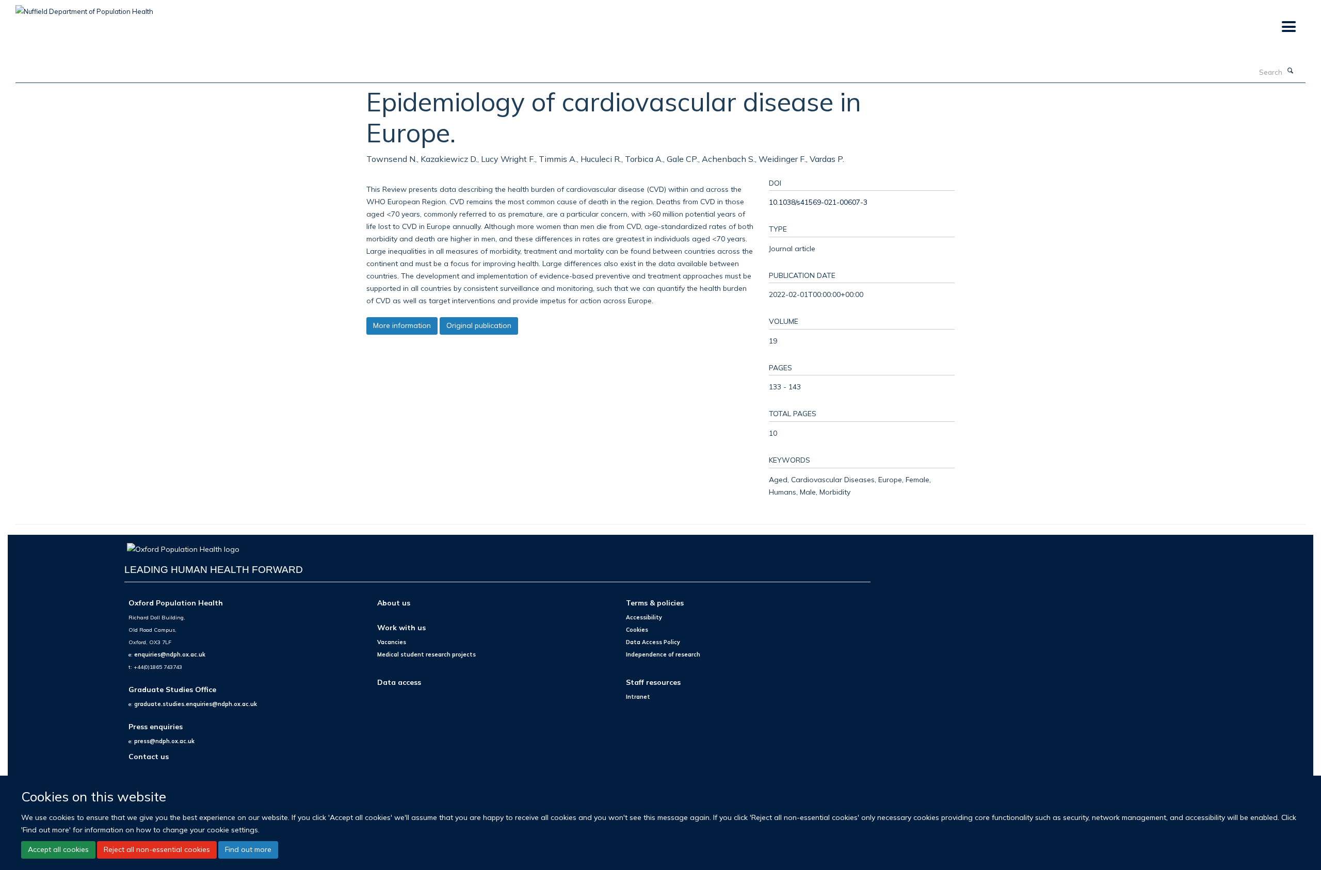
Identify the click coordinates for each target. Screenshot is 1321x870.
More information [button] (402, 325)
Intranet (638, 696)
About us (393, 602)
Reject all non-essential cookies (157, 849)
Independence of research (663, 654)
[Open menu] (1288, 27)
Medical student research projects (426, 654)
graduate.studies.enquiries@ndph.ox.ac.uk (195, 704)
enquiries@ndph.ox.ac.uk (169, 654)
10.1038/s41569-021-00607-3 (818, 202)
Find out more (248, 849)
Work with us (401, 627)
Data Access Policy (653, 642)
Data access (399, 682)
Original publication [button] (478, 325)
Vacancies (391, 642)
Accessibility (644, 617)
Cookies (637, 629)
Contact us (148, 756)
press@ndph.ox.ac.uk (164, 741)
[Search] (1290, 71)
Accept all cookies (58, 849)
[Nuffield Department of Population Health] (84, 8)
